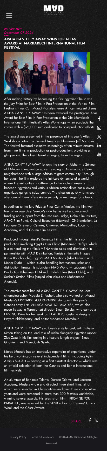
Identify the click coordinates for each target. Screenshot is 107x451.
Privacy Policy (18, 437)
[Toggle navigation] (9, 15)
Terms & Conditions (42, 437)
